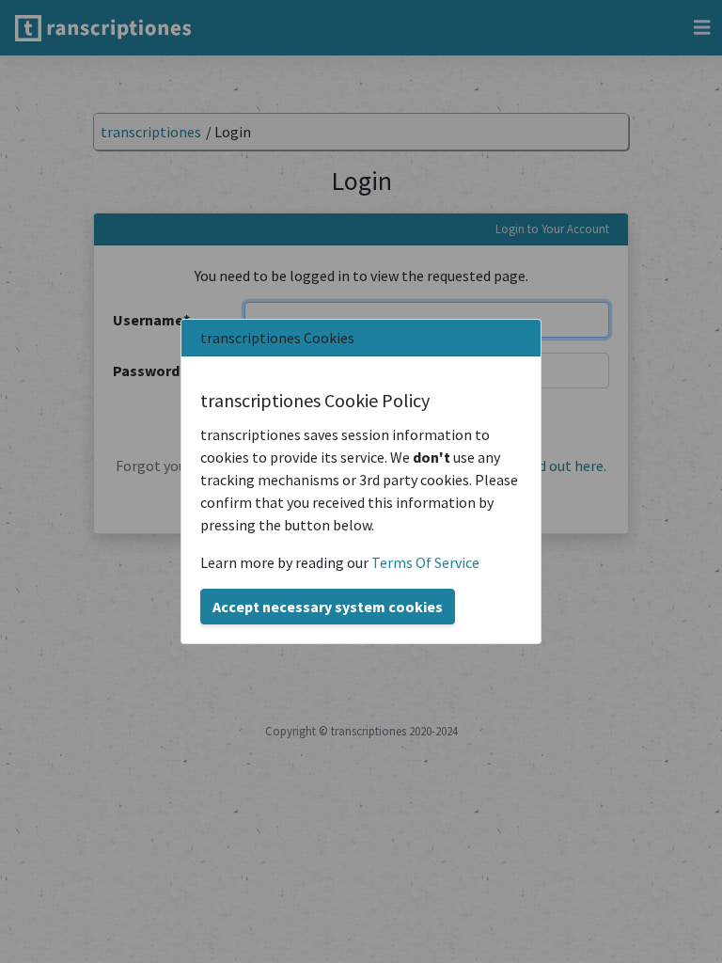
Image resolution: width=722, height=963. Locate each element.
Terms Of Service (425, 562)
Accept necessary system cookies (327, 606)
